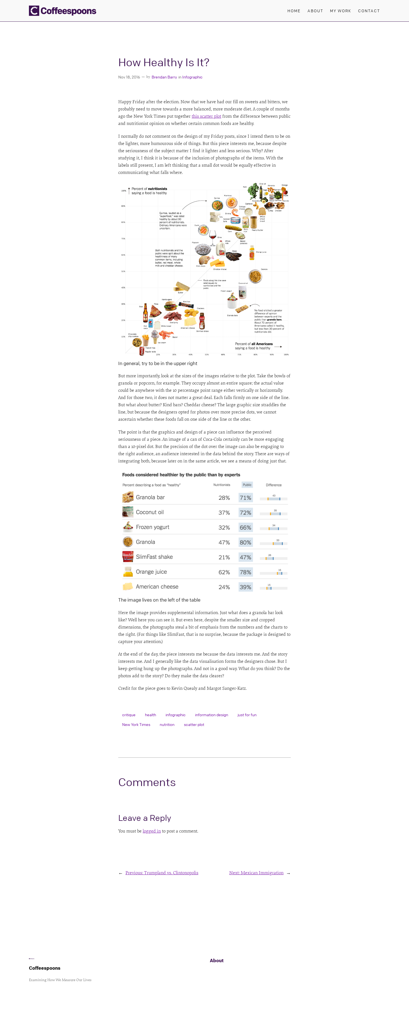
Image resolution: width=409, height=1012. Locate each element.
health (150, 714)
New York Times (136, 724)
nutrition (167, 724)
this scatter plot (206, 116)
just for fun (247, 714)
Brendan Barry (164, 76)
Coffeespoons (44, 968)
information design (211, 714)
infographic (176, 714)
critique (128, 714)
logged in (152, 831)
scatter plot (194, 724)
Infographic (192, 76)
